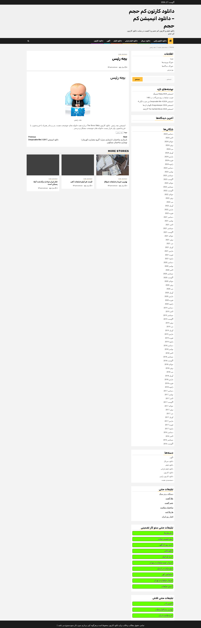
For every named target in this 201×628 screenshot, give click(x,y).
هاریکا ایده (169, 512)
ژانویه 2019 (169, 342)
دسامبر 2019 (168, 308)
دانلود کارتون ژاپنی (160, 41)
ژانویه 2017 (169, 429)
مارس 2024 (169, 157)
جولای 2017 (169, 406)
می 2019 (170, 327)
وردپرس (170, 70)
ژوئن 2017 (169, 410)
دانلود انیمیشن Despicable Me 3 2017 (43, 138)
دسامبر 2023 (168, 168)
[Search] (28, 41)
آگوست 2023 (168, 179)
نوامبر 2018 (169, 349)
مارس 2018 (169, 379)
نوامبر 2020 (169, 266)
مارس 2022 (169, 210)
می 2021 (170, 243)
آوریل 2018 (169, 376)
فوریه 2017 (169, 425)
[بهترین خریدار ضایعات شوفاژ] (112, 164)
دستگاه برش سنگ (166, 494)
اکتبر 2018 (169, 353)
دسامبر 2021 (168, 217)
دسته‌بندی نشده (122, 54)
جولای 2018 (169, 364)
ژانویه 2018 (169, 387)
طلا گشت (169, 498)
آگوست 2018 (168, 361)
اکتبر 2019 (169, 311)
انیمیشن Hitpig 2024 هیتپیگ (163, 94)
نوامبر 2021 (169, 221)
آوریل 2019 (169, 330)
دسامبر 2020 (168, 262)
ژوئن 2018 (169, 368)
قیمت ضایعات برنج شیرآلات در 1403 (160, 98)
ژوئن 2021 (169, 240)
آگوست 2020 (168, 278)
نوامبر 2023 (169, 172)
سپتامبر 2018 (168, 357)
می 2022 (170, 202)
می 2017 (170, 414)
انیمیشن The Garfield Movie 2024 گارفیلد (158, 109)
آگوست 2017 (168, 402)
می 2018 (170, 372)
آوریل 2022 (169, 206)
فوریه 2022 (169, 213)
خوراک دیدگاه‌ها (167, 66)
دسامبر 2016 (168, 432)
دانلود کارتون (98, 41)
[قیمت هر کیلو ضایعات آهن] (78, 164)
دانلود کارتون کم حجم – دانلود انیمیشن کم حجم (151, 18)
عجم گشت (169, 503)
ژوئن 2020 (169, 285)
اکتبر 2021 (169, 225)
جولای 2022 (169, 194)
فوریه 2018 (169, 383)
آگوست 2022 (168, 191)
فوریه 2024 (169, 160)
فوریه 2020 (169, 300)
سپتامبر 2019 (168, 315)
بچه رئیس (117, 77)
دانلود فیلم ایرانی (131, 41)
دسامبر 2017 (168, 391)
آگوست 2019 (168, 319)
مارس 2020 (169, 296)
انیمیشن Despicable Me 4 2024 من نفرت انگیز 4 (155, 101)
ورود (171, 59)
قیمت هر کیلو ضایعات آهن (81, 182)
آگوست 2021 (168, 232)
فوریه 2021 (169, 255)
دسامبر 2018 (168, 346)
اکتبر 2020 (169, 270)
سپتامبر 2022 (168, 187)
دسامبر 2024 (168, 134)
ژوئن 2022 (169, 198)
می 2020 (170, 289)
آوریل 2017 (169, 417)
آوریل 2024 (169, 153)
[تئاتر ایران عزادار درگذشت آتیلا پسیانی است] (43, 164)
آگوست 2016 (168, 444)
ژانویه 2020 (169, 304)
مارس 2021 (169, 251)
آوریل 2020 (169, 293)
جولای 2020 (169, 281)
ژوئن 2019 (169, 323)
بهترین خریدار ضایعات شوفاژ (115, 182)
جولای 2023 (169, 183)
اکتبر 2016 (169, 436)
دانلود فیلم (118, 41)
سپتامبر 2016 (168, 440)
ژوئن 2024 (169, 145)
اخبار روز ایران (167, 517)
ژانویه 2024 (169, 164)
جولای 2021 (169, 236)
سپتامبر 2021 (168, 228)
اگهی (108, 41)
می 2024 (170, 149)
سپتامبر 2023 (168, 175)
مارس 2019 (169, 334)
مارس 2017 (169, 421)
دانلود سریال (145, 41)
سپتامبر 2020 (168, 274)
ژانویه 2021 (169, 259)
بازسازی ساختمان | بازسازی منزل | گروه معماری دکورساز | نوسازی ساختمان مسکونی (104, 140)
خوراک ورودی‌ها (167, 62)
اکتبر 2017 (169, 398)
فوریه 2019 (169, 338)
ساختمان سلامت (166, 508)
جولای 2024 (169, 142)
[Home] (170, 41)
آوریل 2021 (169, 247)
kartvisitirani (113, 67)
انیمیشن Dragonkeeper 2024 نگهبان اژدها (158, 105)
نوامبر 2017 (169, 395)
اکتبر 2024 (169, 138)
